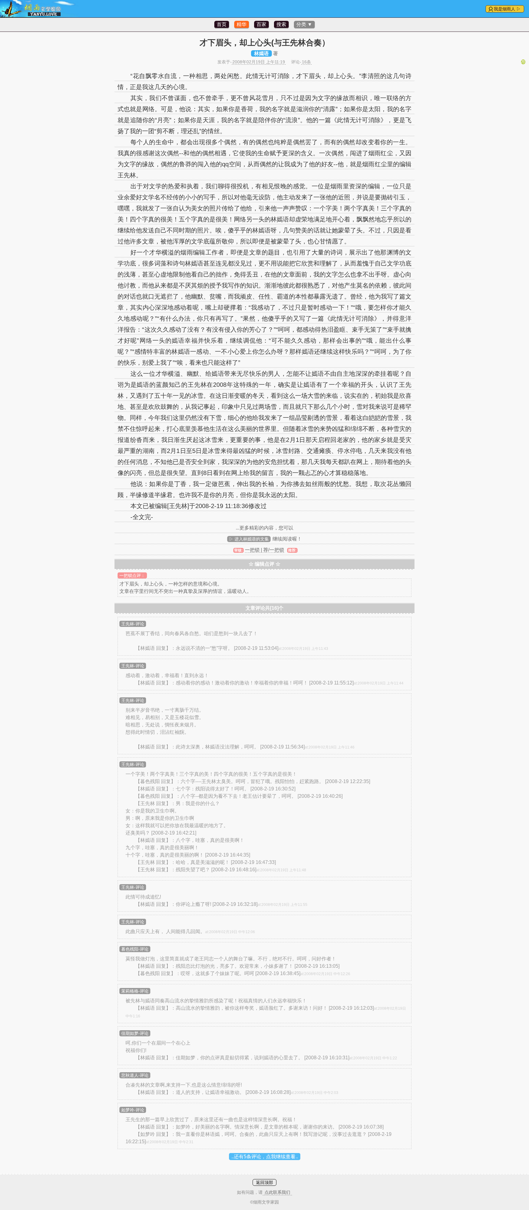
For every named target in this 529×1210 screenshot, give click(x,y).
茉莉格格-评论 (134, 991)
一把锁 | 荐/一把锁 (264, 549)
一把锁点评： (132, 575)
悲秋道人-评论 (134, 1075)
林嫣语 (261, 53)
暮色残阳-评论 (134, 949)
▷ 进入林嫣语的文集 (249, 539)
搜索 (281, 24)
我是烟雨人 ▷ (507, 8)
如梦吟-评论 (132, 1109)
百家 (261, 24)
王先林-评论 (132, 623)
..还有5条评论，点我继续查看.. (264, 1156)
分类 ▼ (304, 24)
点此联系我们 (277, 1192)
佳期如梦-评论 (134, 1033)
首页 (222, 24)
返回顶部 (264, 1182)
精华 (241, 24)
